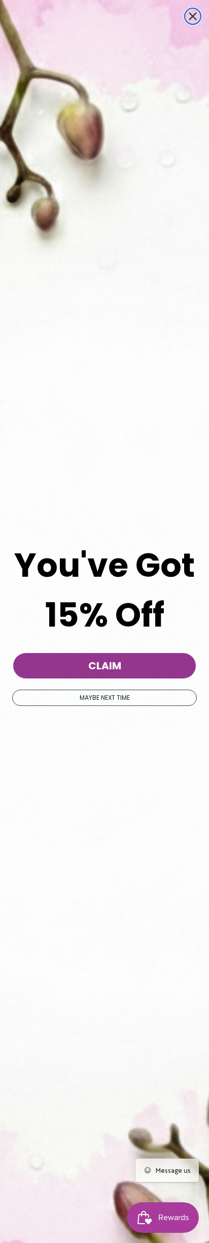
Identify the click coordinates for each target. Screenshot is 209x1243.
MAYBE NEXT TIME (105, 697)
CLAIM (104, 666)
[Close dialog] (193, 16)
